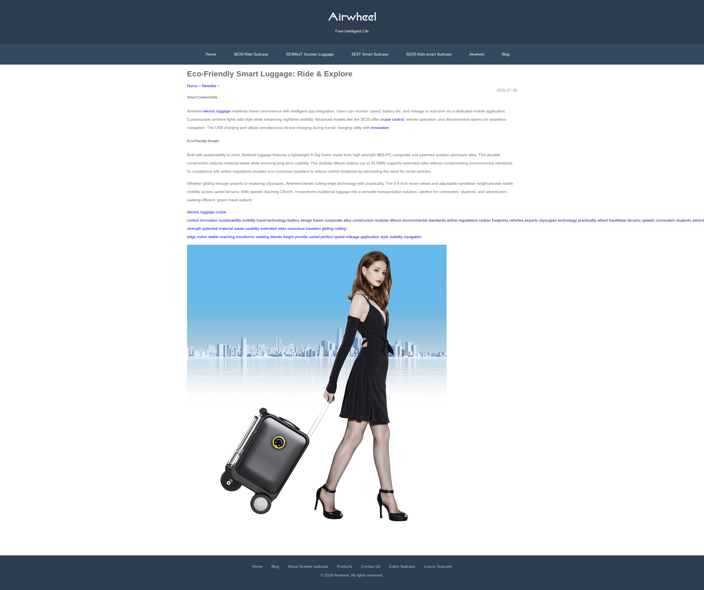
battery (293, 220)
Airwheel (476, 54)
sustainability (230, 220)
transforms (245, 237)
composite (333, 220)
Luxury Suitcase (438, 566)
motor (202, 237)
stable (213, 237)
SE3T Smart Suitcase (370, 54)
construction (363, 220)
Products (344, 566)
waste (239, 228)
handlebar (617, 220)
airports (531, 220)
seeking (262, 237)
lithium (396, 220)
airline (452, 220)
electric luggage (216, 111)
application (370, 237)
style (384, 237)
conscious (296, 228)
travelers (313, 228)
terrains (634, 220)
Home (211, 54)
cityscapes (548, 220)
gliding (327, 228)
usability (252, 228)
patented (210, 228)
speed (339, 237)
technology (276, 220)
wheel (603, 220)
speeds (648, 220)
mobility (248, 220)
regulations (468, 220)
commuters (665, 220)
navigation (413, 237)
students (683, 220)
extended (268, 228)
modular (382, 220)
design (306, 220)
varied (314, 237)
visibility (396, 237)
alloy (347, 220)
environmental (415, 220)
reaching (227, 237)
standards (437, 220)
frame (318, 220)
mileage (352, 237)
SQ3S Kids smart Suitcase (429, 54)
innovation (380, 127)
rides (282, 228)
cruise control (392, 119)
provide (301, 237)
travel (261, 220)
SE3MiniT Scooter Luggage (310, 54)
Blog (506, 54)
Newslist (209, 86)
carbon (485, 220)
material (226, 228)
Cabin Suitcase (402, 566)
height (288, 237)
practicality (587, 220)
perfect (327, 237)
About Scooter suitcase (308, 566)
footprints (500, 220)
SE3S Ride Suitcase (251, 54)
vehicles (516, 220)
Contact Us (370, 566)
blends (276, 237)
